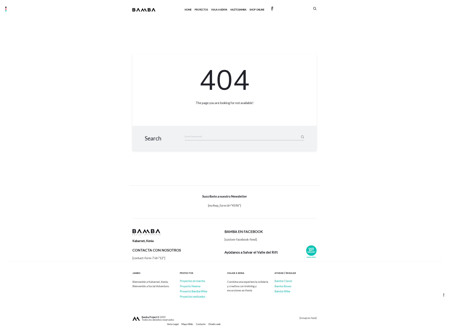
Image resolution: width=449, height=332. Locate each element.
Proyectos (201, 9)
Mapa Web (187, 324)
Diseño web (215, 324)
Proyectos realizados (192, 296)
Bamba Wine (282, 291)
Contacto (201, 324)
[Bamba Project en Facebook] (272, 9)
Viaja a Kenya (219, 9)
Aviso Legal (173, 324)
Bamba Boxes (282, 286)
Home (188, 9)
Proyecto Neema (190, 286)
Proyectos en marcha (192, 280)
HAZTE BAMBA (238, 9)
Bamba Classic (283, 280)
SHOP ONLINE (257, 9)
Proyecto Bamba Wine (193, 291)
